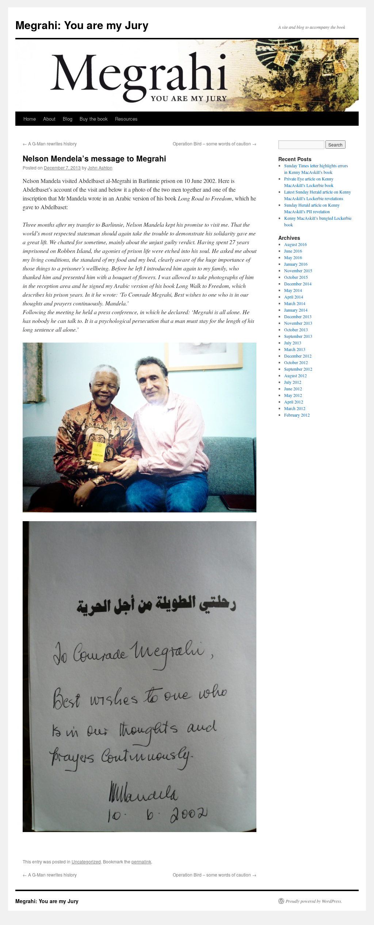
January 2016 (296, 264)
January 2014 (296, 310)
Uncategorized (86, 861)
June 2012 (293, 388)
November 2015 (298, 270)
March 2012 (294, 408)
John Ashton (100, 167)
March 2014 (294, 303)
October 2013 (296, 329)
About (49, 118)
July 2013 (292, 343)
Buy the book (94, 118)
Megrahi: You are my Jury (82, 24)
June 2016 (293, 251)
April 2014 (293, 297)
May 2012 (293, 395)
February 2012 (297, 415)
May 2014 (293, 290)
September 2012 (298, 369)
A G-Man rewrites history (50, 143)
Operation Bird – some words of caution (214, 143)
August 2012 (295, 375)
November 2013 (298, 323)
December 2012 (298, 356)
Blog (67, 118)
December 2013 (298, 316)
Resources (126, 118)
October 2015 (296, 277)
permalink (141, 861)
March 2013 (294, 349)
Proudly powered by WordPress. (314, 901)
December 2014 (298, 283)
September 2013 (298, 336)
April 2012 (293, 402)
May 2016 (293, 257)
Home (29, 118)
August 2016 (295, 244)
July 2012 (292, 382)
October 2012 (296, 362)
